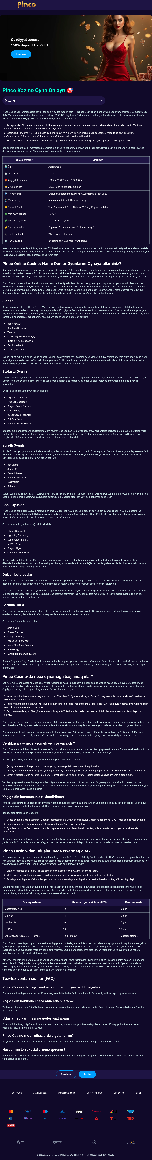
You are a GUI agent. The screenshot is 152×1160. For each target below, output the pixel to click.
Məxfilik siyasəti (40, 1093)
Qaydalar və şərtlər (66, 1093)
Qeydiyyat (21, 54)
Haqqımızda (16, 1093)
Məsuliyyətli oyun (94, 1093)
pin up (138, 1093)
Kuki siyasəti (119, 1093)
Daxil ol (87, 1074)
